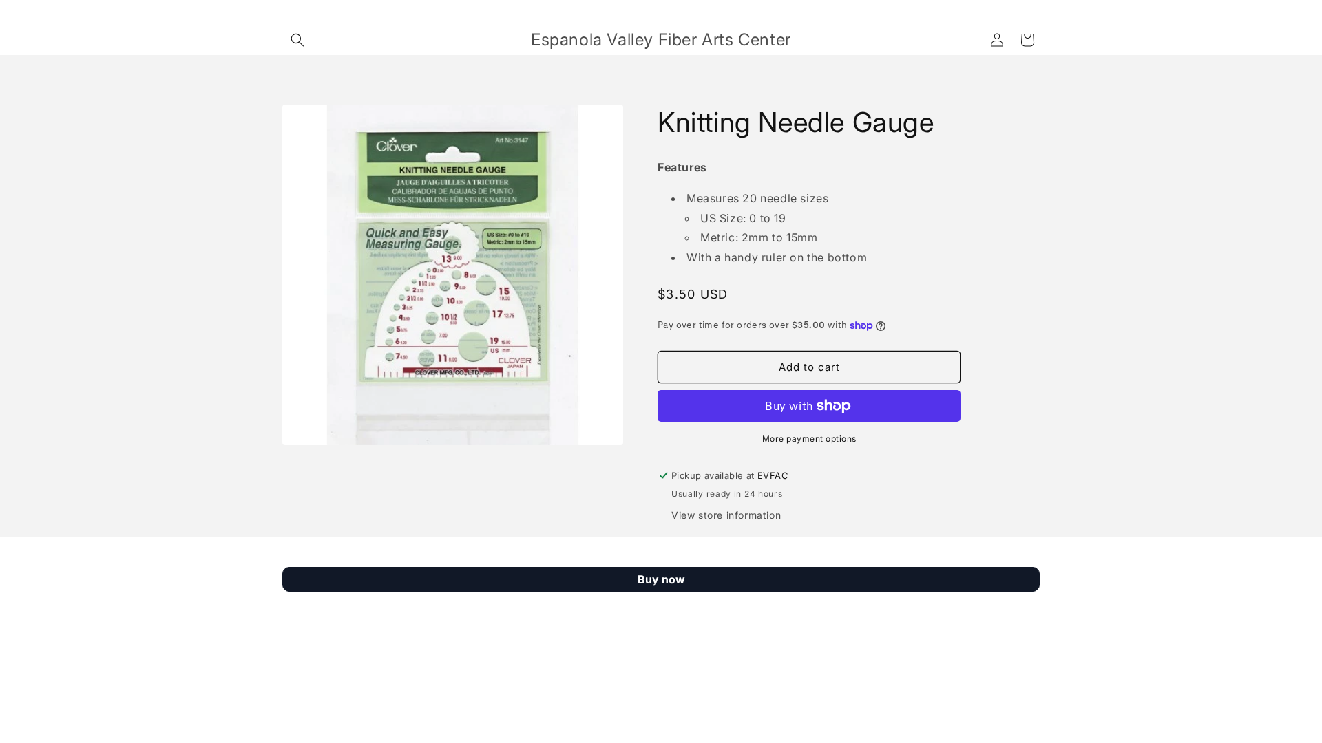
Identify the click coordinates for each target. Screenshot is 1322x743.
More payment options (809, 438)
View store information (726, 515)
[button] (297, 40)
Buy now (661, 579)
